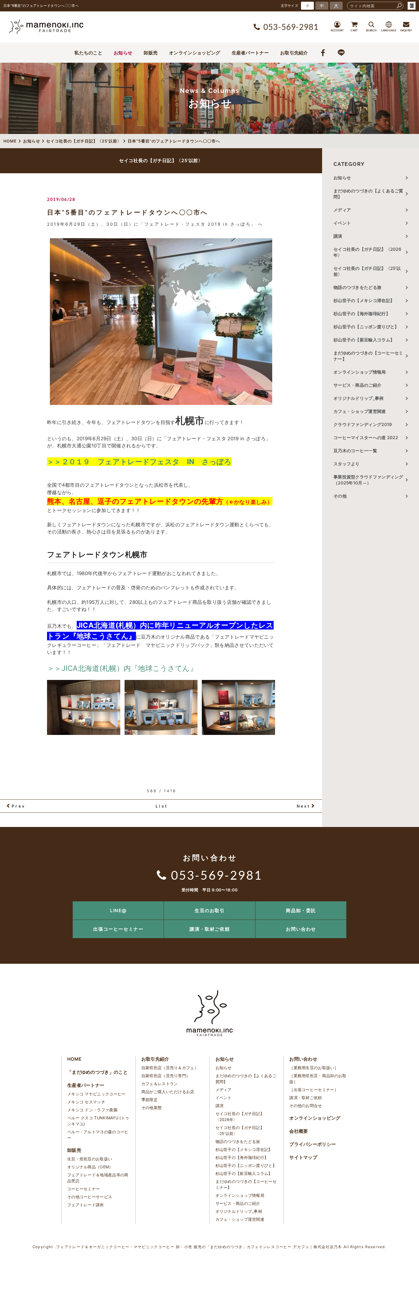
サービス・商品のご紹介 (357, 385)
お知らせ (123, 53)
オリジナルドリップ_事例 (358, 398)
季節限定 (149, 1099)
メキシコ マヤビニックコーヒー (96, 1093)
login (412, 6)
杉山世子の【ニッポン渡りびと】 (366, 326)
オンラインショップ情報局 (359, 372)
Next (303, 806)
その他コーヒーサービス (89, 1196)
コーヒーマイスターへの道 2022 (365, 437)
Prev (18, 806)
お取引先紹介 (294, 53)
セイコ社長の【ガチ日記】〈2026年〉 (367, 252)
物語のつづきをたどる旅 (357, 287)
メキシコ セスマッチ (86, 1101)
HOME (74, 1059)
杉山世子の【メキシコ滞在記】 (363, 300)
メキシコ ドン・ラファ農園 (92, 1109)
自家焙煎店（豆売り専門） (165, 1075)
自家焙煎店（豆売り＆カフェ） (169, 1067)
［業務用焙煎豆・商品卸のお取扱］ (317, 1078)
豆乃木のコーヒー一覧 (355, 450)
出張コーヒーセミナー (118, 929)
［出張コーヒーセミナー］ (313, 1089)
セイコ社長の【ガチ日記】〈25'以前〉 (367, 271)
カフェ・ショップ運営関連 (359, 411)
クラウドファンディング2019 (362, 424)
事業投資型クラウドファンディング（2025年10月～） (368, 480)
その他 (342, 496)
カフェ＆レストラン (159, 1083)
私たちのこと (88, 53)
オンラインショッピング (194, 53)
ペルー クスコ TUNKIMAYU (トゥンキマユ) (98, 1120)
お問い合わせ (301, 929)
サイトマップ (303, 1157)
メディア (342, 210)
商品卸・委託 (301, 910)
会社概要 (298, 1131)
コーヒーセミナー (83, 1188)
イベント (342, 223)
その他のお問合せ (305, 1105)
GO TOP (402, 903)
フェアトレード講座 (85, 1204)
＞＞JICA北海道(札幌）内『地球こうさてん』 (122, 668)
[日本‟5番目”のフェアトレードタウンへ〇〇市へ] (161, 321)
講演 (337, 236)
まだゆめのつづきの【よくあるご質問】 (368, 193)
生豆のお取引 (210, 910)
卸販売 (151, 53)
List (162, 806)
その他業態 (151, 1107)
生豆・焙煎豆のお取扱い (89, 1158)
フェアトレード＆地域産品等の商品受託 (98, 1177)
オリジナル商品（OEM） (90, 1166)
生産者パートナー (250, 53)
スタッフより (346, 463)
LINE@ (118, 910)
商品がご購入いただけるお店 (167, 1091)
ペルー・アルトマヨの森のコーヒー (98, 1134)
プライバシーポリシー (312, 1144)
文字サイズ (289, 5)
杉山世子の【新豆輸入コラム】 (363, 340)
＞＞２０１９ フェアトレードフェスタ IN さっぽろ (139, 461)
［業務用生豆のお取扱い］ (313, 1067)
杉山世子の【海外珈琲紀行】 (361, 313)
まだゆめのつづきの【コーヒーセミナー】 (368, 356)
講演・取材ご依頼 (210, 929)
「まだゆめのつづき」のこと (97, 1072)
